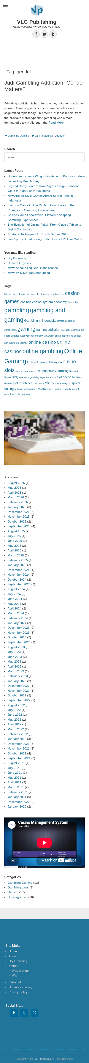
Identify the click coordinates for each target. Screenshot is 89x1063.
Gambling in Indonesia (40, 320)
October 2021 (17, 753)
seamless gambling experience (35, 377)
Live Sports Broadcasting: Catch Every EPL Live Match (45, 239)
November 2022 (19, 690)
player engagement (26, 371)
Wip (14, 975)
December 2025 (19, 511)
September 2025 (19, 526)
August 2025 (16, 531)
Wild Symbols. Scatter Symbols (54, 389)
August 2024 (16, 589)
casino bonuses (56, 294)
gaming (26, 329)
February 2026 (18, 502)
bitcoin (7, 294)
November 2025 (19, 516)
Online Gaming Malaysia (44, 362)
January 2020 (17, 806)
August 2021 (16, 763)
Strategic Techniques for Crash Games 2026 (38, 234)
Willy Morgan (21, 970)
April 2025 (14, 550)
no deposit (76, 335)
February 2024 (18, 618)
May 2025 (14, 545)
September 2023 (19, 642)
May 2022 (14, 719)
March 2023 (16, 671)
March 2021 (16, 787)
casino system (42, 302)
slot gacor (64, 377)
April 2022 (14, 724)
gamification (10, 330)
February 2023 (18, 676)
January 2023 (17, 681)
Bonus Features (38, 294)
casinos (25, 302)
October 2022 (17, 695)
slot (54, 377)
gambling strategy (65, 321)
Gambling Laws (18, 887)
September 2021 (19, 758)
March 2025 (16, 555)
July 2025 (14, 536)
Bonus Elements (20, 294)
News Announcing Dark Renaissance (33, 267)
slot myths (38, 383)
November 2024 (19, 574)
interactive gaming (70, 330)
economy (60, 302)
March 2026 (16, 497)
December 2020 (19, 801)
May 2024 (14, 603)
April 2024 (14, 608)
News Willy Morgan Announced (29, 272)
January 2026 (17, 507)
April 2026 (14, 492)
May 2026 (14, 487)
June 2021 (15, 772)
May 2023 (14, 661)
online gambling (42, 351)
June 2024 (15, 598)
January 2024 (17, 623)
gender (60, 135)
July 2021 (14, 768)
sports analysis (63, 383)
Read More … (58, 122)
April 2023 (14, 666)
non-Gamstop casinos (16, 343)
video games (30, 389)
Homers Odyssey (19, 263)
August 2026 (16, 483)
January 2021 (17, 796)
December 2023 (19, 627)
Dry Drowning (17, 258)
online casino (42, 342)
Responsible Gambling (52, 371)
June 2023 (15, 656)
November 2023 (19, 632)
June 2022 (15, 714)
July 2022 (14, 710)
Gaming (13, 892)
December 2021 (19, 743)
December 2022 (19, 685)
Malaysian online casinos (57, 335)
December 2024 (19, 570)
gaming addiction (45, 135)
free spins (73, 302)
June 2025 (15, 540)
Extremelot (16, 982)
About (13, 956)
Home (13, 951)
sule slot (18, 389)
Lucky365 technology (31, 335)
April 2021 (14, 782)
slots (49, 383)
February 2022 (18, 734)
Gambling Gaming (18, 135)
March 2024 (16, 613)
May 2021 (14, 777)
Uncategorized (17, 897)
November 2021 (19, 748)
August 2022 (16, 705)
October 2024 (17, 579)
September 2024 (19, 584)
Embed (13, 965)
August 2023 (16, 647)
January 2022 (17, 738)
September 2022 (19, 700)
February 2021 (18, 792)
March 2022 (16, 729)
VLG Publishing (36, 22)
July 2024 (14, 594)
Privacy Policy (18, 992)
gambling (16, 310)
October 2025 (17, 521)
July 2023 (14, 652)
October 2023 (17, 637)
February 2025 (18, 560)
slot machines (23, 383)
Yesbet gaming (22, 394)
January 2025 (17, 565)
